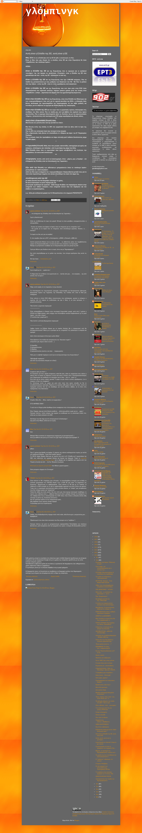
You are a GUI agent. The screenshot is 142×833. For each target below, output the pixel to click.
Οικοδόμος (97, 334)
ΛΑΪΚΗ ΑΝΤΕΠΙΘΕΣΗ (102, 724)
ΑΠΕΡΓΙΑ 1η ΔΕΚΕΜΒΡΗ (103, 616)
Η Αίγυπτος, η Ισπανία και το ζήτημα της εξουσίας (104, 627)
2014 (96, 547)
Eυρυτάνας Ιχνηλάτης (101, 183)
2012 (96, 552)
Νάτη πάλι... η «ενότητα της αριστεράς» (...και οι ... (104, 592)
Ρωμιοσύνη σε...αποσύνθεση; (105, 665)
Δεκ (97, 557)
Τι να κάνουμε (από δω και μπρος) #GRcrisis (104, 708)
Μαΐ (97, 797)
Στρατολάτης (98, 288)
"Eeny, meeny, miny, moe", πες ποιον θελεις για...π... (105, 697)
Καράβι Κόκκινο (99, 357)
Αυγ (97, 789)
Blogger (77, 820)
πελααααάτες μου (45, 259)
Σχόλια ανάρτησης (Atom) (41, 579)
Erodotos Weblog (100, 399)
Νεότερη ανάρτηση (31, 576)
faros (32, 267)
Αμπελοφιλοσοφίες (100, 222)
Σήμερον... (97, 284)
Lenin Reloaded (99, 457)
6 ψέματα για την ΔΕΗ (100, 487)
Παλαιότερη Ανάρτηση (79, 576)
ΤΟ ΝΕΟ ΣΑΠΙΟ (98, 452)
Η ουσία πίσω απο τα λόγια (104, 663)
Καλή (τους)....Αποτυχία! (103, 675)
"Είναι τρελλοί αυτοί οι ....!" (104, 644)
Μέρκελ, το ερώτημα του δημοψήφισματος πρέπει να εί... (106, 751)
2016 (96, 542)
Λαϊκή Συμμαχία (99, 463)
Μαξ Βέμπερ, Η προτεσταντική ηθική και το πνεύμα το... (105, 608)
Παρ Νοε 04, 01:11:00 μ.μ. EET (46, 267)
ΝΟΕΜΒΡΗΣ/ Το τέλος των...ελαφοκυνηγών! (103, 647)
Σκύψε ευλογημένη (101, 712)
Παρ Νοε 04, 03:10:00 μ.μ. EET (50, 446)
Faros (96, 177)
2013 (96, 550)
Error (95, 314)
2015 (96, 544)
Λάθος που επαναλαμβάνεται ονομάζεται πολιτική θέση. (104, 586)
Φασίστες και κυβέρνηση (103, 657)
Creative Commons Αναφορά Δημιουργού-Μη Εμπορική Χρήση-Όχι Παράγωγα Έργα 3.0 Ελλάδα (93, 813)
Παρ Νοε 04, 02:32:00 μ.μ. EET (43, 429)
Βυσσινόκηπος (99, 365)
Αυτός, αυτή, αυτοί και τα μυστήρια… (103, 738)
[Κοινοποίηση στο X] (56, 200)
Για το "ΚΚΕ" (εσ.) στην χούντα (105, 660)
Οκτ (97, 784)
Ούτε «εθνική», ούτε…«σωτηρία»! (106, 705)
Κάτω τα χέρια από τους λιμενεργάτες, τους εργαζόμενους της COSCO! (103, 350)
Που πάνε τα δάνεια (102, 717)
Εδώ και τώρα (98, 301)
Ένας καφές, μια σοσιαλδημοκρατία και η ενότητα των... (104, 568)
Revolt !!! (97, 322)
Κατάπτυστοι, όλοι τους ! (103, 684)
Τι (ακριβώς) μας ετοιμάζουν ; (104, 672)
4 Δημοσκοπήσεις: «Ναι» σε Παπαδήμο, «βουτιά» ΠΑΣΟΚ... (106, 669)
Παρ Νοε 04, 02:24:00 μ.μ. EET (46, 397)
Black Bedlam (98, 491)
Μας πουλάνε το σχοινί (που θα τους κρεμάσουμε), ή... (105, 619)
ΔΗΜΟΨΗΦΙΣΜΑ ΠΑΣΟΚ (103, 776)
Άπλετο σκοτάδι (100, 714)
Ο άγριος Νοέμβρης (102, 763)
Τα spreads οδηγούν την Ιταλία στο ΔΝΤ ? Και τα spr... (105, 701)
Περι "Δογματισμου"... (102, 596)
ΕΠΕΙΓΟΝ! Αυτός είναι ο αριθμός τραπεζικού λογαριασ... (105, 612)
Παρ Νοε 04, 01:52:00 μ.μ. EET (50, 284)
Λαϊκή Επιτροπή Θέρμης (102, 471)
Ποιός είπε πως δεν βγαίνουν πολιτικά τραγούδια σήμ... (104, 640)
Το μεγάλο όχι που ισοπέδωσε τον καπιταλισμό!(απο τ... (106, 755)
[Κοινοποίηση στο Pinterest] (59, 200)
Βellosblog (97, 229)
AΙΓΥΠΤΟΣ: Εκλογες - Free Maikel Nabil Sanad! (104, 581)
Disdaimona (98, 435)
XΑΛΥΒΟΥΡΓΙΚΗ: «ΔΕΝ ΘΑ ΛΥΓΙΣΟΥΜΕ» (104, 632)
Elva (31, 369)
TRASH (32, 478)
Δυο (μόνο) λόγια (101, 690)
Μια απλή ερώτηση (101, 687)
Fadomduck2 (98, 254)
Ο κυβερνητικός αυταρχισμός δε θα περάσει (107, 304)
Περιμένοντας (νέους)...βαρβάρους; (103, 720)
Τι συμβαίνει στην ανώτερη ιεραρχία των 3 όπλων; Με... (105, 772)
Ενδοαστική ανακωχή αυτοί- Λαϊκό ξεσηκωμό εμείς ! (106, 730)
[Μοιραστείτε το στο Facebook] (57, 200)
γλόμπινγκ (52, 11)
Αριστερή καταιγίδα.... (101, 369)
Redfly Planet (98, 374)
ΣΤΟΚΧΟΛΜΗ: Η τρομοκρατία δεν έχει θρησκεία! (108, 390)
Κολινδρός (97, 261)
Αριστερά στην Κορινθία (102, 420)
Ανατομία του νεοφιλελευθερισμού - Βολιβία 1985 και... (106, 636)
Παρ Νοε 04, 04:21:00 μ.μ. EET (44, 478)
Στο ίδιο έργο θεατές (107, 263)
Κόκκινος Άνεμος (99, 246)
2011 (96, 555)
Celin (96, 450)
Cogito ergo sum (99, 282)
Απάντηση (33, 261)
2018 (96, 536)
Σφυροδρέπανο (99, 196)
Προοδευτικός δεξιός (100, 436)
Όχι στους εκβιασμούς (102, 727)
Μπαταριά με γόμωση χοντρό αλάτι (40, 465)
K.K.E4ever (97, 407)
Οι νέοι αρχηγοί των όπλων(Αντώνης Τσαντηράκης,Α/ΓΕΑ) (103, 767)
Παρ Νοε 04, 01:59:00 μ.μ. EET (43, 369)
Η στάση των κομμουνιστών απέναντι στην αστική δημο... (105, 604)
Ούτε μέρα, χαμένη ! (102, 678)
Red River (97, 347)
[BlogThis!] (54, 200)
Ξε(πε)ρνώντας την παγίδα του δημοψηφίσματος (105, 779)
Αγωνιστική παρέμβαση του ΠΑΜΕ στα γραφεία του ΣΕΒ (108, 377)
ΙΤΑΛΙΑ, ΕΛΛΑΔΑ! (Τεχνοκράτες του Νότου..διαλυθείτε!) (105, 623)
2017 (96, 539)
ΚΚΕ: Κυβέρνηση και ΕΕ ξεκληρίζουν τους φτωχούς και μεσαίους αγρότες (102, 444)
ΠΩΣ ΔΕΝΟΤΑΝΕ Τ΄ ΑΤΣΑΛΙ (104, 589)
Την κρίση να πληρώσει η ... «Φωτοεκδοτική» (104, 577)
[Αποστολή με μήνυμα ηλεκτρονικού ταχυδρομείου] (52, 200)
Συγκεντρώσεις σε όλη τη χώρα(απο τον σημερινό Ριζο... (106, 747)
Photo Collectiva (99, 209)
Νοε (97, 560)
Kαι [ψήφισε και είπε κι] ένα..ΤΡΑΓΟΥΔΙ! (102, 599)
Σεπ (97, 786)
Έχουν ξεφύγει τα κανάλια (101, 179)
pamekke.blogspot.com (102, 274)
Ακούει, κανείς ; (100, 655)
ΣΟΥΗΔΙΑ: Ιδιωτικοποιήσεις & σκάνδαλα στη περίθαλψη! (105, 573)
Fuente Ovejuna (99, 496)
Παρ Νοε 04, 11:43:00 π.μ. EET (50, 211)
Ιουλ (97, 791)
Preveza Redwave (100, 485)
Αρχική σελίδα (55, 576)
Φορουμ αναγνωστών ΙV (101, 458)
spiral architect (35, 211)
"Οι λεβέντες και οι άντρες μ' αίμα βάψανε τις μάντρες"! (108, 186)
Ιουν (97, 794)
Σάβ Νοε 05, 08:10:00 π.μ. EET (46, 512)
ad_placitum (98, 441)
